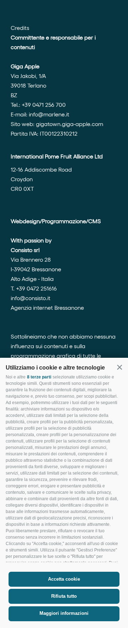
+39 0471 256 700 (44, 104)
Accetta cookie (64, 579)
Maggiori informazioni (64, 613)
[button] (119, 367)
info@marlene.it (49, 114)
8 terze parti (39, 377)
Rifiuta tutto (64, 596)
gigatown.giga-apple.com (69, 123)
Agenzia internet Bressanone (47, 307)
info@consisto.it (30, 297)
